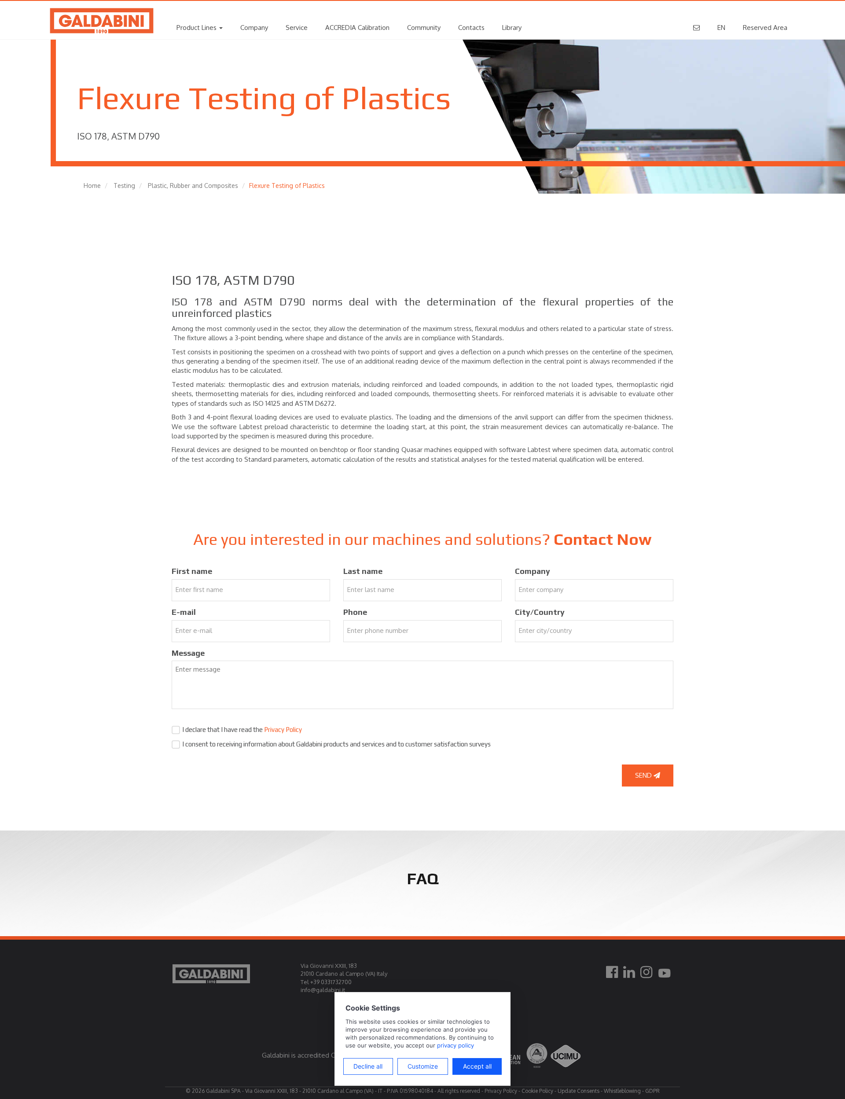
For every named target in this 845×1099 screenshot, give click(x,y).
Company (254, 27)
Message (188, 653)
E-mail (184, 612)
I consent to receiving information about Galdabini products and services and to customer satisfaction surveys (336, 744)
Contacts (471, 27)
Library (512, 27)
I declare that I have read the (242, 729)
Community (424, 27)
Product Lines (197, 27)
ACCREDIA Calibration (357, 27)
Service (297, 27)
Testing (124, 185)
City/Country (540, 612)
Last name (362, 571)
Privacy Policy (283, 729)
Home (92, 185)
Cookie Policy (537, 1091)
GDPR (652, 1091)
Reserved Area (765, 27)
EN (721, 27)
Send (644, 775)
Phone (355, 612)
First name (192, 571)
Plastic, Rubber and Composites (193, 185)
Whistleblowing (622, 1091)
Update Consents (578, 1091)
